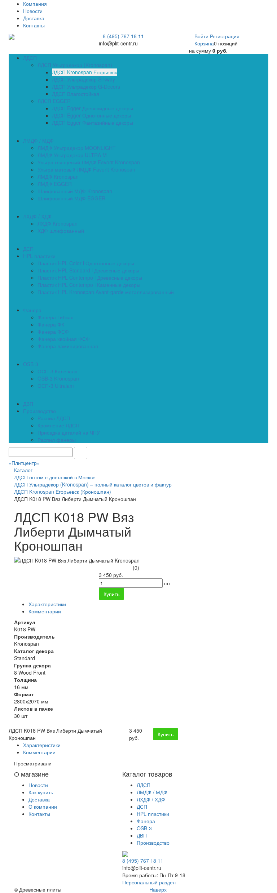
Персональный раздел (149, 882)
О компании (42, 806)
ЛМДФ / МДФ (152, 792)
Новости (33, 10)
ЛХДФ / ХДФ (151, 799)
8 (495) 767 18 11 (123, 36)
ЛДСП (143, 784)
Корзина (204, 43)
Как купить (40, 792)
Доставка (33, 18)
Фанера (146, 821)
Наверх (157, 889)
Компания (35, 3)
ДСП (142, 806)
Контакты (34, 25)
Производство (153, 842)
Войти (202, 36)
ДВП (142, 835)
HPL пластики (153, 813)
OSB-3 (144, 828)
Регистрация (224, 36)
